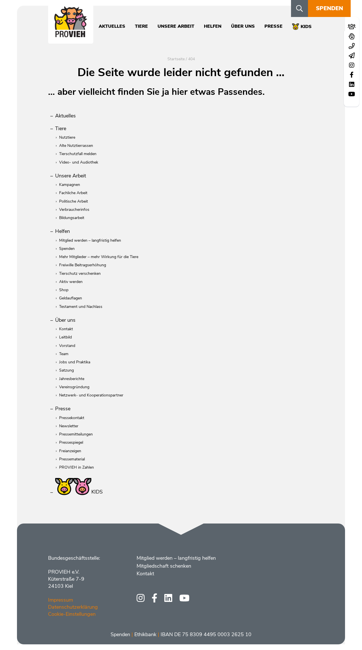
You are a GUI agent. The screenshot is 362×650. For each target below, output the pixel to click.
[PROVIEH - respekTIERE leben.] (70, 34)
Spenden (329, 8)
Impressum (60, 600)
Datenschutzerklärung (73, 607)
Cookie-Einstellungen (72, 614)
